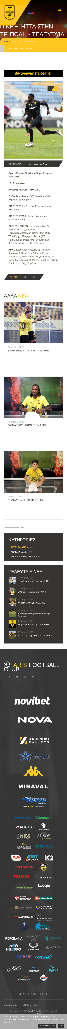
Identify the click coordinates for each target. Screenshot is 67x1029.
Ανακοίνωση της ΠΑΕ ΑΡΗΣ (26, 500)
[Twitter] (25, 277)
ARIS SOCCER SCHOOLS (26, 556)
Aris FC (31, 1011)
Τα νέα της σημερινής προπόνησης (35, 635)
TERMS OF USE (30, 1005)
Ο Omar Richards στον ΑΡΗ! (27, 425)
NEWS (17, 41)
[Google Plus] (35, 277)
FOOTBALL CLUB (31, 667)
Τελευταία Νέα (30, 41)
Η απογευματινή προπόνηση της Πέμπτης (34, 614)
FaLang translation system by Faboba (14, 527)
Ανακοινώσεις (22, 552)
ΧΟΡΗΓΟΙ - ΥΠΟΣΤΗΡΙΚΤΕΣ (33, 994)
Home (7, 41)
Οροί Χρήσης (10, 1005)
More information (47, 1026)
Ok (61, 1026)
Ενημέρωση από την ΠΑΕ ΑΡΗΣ (28, 350)
